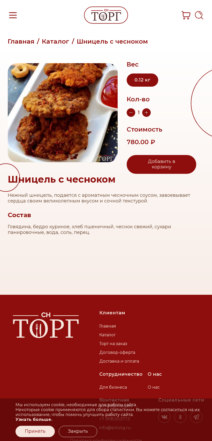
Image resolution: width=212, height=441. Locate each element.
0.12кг (142, 80)
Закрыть (78, 431)
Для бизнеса (113, 387)
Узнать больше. (34, 419)
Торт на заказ (113, 343)
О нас (154, 387)
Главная (21, 41)
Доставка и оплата (119, 361)
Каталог (55, 41)
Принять (35, 431)
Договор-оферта (117, 352)
